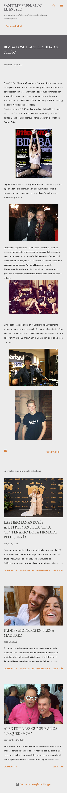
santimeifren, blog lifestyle (23, 7)
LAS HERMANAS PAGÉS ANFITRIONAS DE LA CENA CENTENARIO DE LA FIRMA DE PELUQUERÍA (30, 530)
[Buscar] (54, 5)
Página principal (14, 26)
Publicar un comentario (35, 570)
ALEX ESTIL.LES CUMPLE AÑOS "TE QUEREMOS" (30, 731)
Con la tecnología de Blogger (35, 784)
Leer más (58, 570)
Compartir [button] (53, 452)
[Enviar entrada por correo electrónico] (5, 452)
